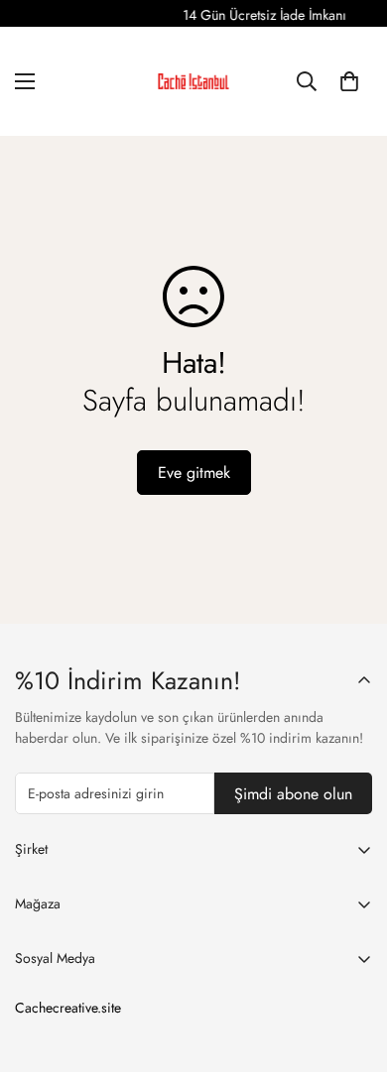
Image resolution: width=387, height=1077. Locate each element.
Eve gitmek (194, 472)
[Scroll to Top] (351, 972)
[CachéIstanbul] (193, 81)
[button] (349, 81)
